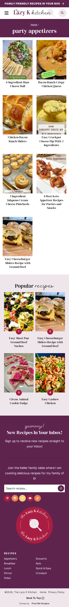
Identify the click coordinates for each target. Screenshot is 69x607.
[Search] (61, 488)
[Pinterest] (7, 498)
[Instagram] (15, 498)
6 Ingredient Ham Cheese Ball (17, 84)
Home (43, 592)
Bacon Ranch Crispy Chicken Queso (51, 84)
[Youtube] (30, 498)
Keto (38, 563)
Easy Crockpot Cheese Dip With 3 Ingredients (51, 141)
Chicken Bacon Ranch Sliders (17, 139)
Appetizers (10, 558)
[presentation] (17, 59)
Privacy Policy (56, 592)
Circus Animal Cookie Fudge (19, 401)
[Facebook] (22, 498)
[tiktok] (37, 498)
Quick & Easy (43, 568)
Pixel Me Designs (40, 603)
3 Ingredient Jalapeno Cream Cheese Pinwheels (17, 200)
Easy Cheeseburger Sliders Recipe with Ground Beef (17, 263)
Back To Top (33, 598)
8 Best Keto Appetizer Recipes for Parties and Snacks (51, 202)
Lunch (7, 568)
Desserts (41, 558)
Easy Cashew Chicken (50, 401)
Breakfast (9, 563)
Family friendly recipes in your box (33, 3)
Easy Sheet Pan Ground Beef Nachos (19, 342)
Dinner (8, 573)
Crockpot (41, 573)
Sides (7, 578)
